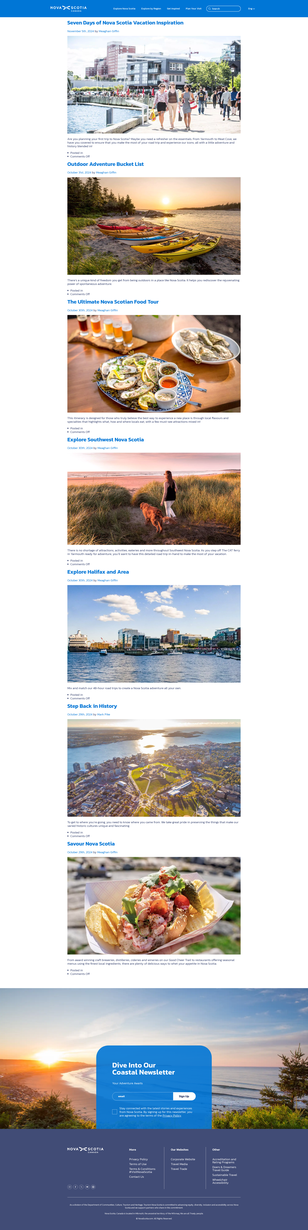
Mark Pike (103, 714)
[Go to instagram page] (69, 1187)
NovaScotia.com (145, 1218)
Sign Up (184, 1096)
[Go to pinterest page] (93, 1187)
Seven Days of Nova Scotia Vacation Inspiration (125, 22)
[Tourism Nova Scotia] (69, 7)
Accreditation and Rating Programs (224, 1160)
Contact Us (136, 1176)
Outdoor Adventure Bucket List (105, 164)
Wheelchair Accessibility (220, 1181)
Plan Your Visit (194, 8)
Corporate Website (183, 1159)
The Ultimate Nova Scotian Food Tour (113, 302)
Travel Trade (179, 1168)
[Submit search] (209, 8)
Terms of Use (138, 1164)
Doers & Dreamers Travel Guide (224, 1168)
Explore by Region (151, 8)
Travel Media (179, 1164)
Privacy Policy (172, 1115)
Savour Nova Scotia (91, 843)
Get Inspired (173, 8)
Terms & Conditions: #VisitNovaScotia (142, 1170)
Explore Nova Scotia (124, 8)
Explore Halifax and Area (98, 572)
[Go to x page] (81, 1187)
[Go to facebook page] (75, 1187)
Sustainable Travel (224, 1174)
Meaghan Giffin (109, 31)
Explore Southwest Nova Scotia (105, 439)
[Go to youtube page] (87, 1187)
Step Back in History (92, 706)
